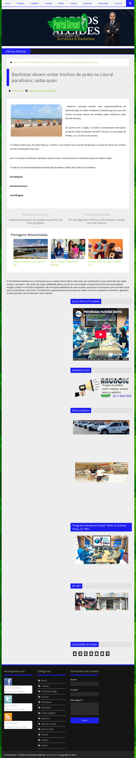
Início (7, 3)
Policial (48, 3)
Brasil (61, 3)
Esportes (87, 3)
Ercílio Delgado (48, 713)
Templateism (52, 754)
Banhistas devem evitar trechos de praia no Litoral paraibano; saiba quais (65, 62)
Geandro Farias (48, 723)
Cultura (118, 3)
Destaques (46, 702)
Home (16, 62)
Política (20, 3)
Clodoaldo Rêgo (49, 691)
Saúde (73, 3)
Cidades (34, 3)
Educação (103, 3)
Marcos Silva (47, 729)
